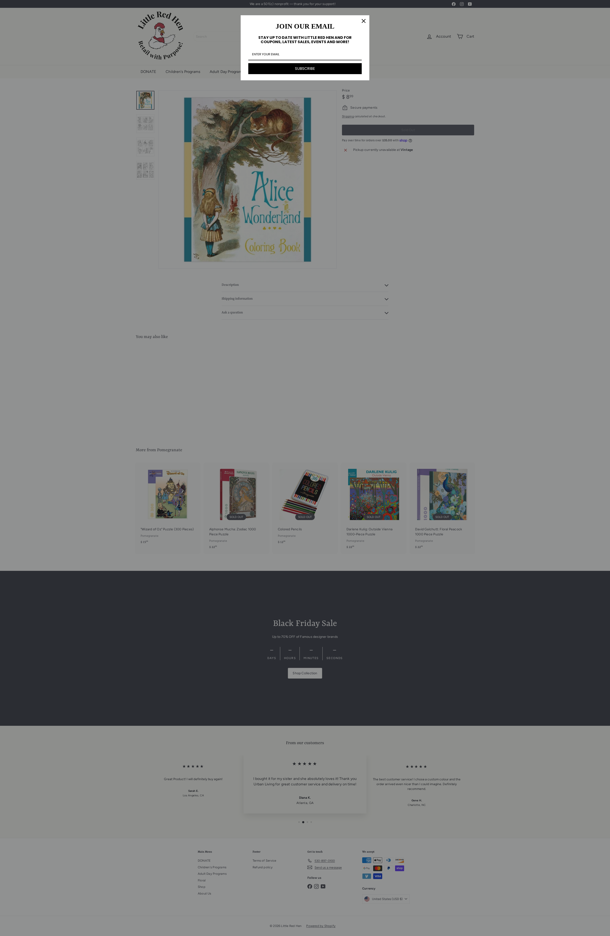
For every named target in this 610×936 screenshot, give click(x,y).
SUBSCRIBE (305, 68)
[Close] (363, 21)
